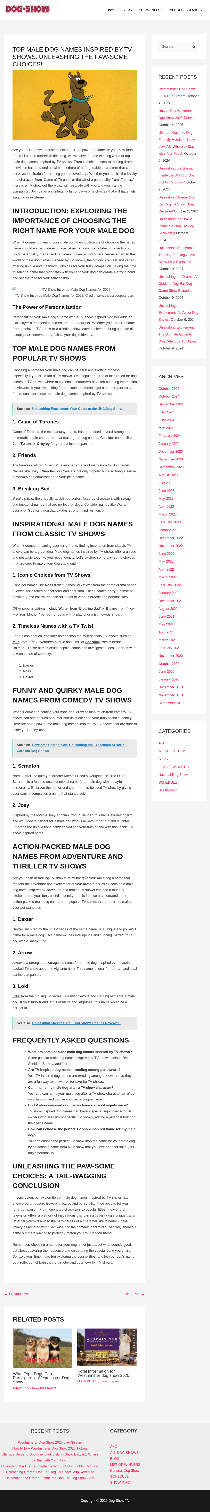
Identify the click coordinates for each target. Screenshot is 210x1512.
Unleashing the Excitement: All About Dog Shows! (178, 313)
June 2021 (166, 616)
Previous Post (18, 1294)
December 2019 (171, 687)
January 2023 (169, 530)
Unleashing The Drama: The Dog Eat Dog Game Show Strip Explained (177, 255)
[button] (161, 10)
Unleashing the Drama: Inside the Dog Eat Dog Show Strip (176, 226)
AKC (162, 743)
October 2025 (169, 389)
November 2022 (171, 546)
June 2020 (166, 672)
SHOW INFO (149, 10)
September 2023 (171, 467)
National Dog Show (173, 775)
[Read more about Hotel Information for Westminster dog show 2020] (107, 1347)
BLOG (127, 10)
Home (110, 10)
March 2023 (168, 514)
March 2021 (168, 640)
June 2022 (166, 554)
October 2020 (169, 664)
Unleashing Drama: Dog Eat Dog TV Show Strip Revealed (177, 204)
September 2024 (171, 404)
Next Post (135, 1294)
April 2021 (166, 632)
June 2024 (166, 420)
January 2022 (169, 593)
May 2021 (166, 624)
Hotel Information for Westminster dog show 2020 (103, 1373)
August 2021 (168, 609)
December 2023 (171, 451)
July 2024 (166, 412)
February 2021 (170, 648)
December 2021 (171, 601)
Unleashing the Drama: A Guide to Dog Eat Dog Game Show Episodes (177, 284)
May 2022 (166, 561)
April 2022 (166, 569)
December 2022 (171, 538)
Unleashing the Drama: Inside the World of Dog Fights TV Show (177, 175)
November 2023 (171, 459)
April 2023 (166, 507)
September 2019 (171, 703)
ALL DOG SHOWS (184, 10)
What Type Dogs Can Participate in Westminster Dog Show (41, 1377)
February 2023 (170, 522)
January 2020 (169, 679)
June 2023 (166, 491)
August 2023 (168, 475)
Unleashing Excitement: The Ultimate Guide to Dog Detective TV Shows (178, 334)
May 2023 (166, 499)
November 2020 (171, 656)
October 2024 (169, 396)
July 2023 (166, 483)
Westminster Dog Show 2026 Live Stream (50, 1442)
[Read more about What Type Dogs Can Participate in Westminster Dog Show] (42, 1348)
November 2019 (171, 695)
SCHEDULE (168, 782)
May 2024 (166, 428)
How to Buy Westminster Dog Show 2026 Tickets (50, 1448)
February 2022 (170, 585)
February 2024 (170, 436)
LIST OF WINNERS (174, 767)
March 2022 (168, 577)
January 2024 (169, 444)
